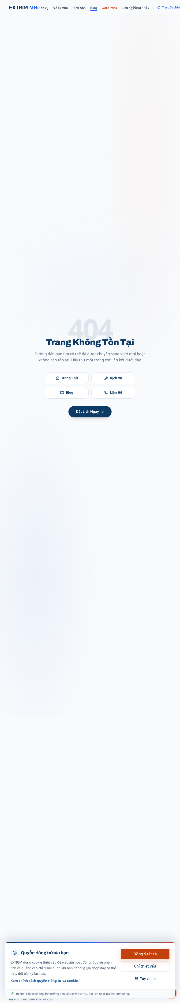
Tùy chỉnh (148, 978)
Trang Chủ (69, 378)
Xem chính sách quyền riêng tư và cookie (44, 981)
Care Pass (109, 8)
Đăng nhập (141, 7)
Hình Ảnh (79, 8)
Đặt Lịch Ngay (87, 411)
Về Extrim (60, 8)
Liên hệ (127, 8)
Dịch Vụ (116, 378)
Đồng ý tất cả (145, 953)
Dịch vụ (43, 8)
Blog (93, 8)
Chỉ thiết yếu (145, 966)
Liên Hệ (116, 392)
